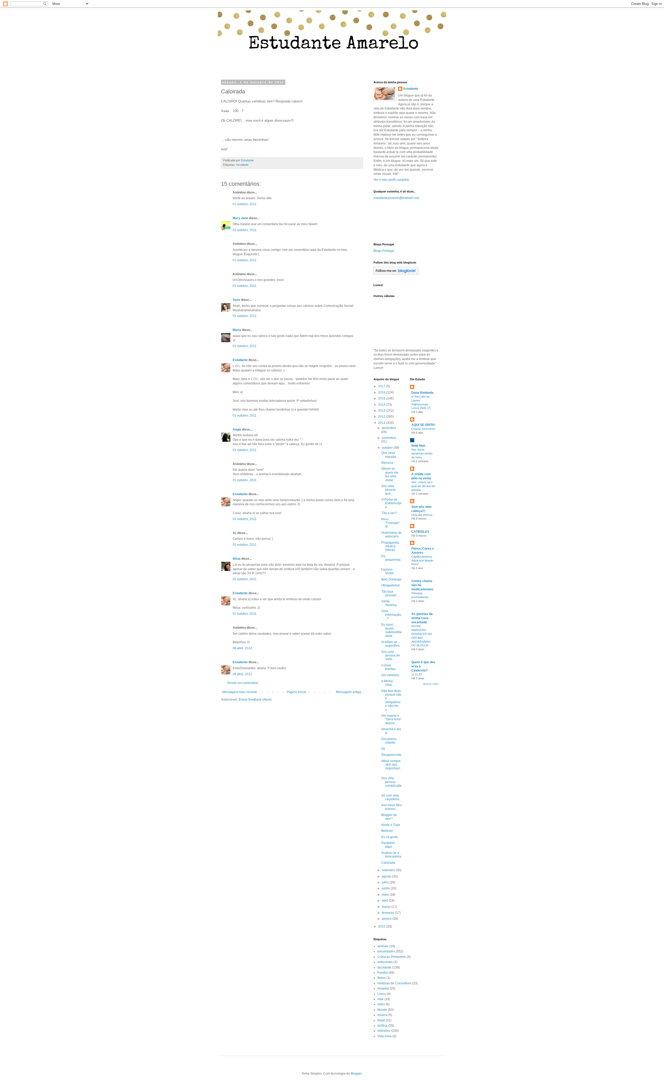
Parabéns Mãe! (388, 844)
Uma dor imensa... (422, 514)
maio (386, 894)
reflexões (383, 1031)
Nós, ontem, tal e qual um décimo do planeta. (423, 486)
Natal (381, 1020)
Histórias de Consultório (394, 983)
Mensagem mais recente (239, 692)
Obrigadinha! (390, 585)
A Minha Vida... (387, 683)
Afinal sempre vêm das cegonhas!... (391, 766)
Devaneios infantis (389, 740)
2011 (382, 423)
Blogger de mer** (389, 816)
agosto (387, 876)
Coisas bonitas (388, 667)
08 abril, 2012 (242, 648)
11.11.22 (416, 674)
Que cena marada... (389, 454)
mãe (380, 999)
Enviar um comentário (242, 683)
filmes (381, 978)
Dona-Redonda (422, 393)
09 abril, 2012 (242, 674)
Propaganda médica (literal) (390, 546)
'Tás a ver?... (390, 513)
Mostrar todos (430, 684)
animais (383, 946)
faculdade (242, 164)
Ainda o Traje (390, 825)
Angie (237, 429)
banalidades (386, 951)
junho (386, 888)
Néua (236, 559)
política (382, 1025)
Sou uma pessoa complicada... (391, 783)
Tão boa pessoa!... (390, 593)
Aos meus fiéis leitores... (391, 807)
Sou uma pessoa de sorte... (390, 655)
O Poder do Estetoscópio (391, 503)
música (382, 1015)
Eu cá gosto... (390, 837)
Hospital (383, 988)
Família (382, 972)
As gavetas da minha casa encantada (422, 618)
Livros (381, 994)
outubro (387, 447)
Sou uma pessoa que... (388, 489)
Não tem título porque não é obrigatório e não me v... (391, 700)
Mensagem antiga (348, 692)
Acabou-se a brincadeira (391, 854)
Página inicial (296, 692)
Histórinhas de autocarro (391, 534)
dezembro (389, 428)
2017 (382, 386)
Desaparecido (391, 755)
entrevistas (385, 962)
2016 (382, 392)
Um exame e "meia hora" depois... (391, 719)
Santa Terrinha (389, 603)
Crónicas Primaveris (391, 957)
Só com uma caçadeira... (391, 797)
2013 (382, 410)
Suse (236, 300)
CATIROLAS (420, 532)
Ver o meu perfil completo (391, 180)
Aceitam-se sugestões (390, 643)
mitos (381, 1004)
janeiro (387, 919)
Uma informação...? (391, 614)
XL (235, 533)
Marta (237, 330)
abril (385, 900)
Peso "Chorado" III (390, 523)
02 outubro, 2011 (245, 579)
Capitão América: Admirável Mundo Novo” (422, 560)
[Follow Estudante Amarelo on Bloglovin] (396, 273)
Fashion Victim (387, 571)
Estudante (240, 360)
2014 (382, 404)
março (386, 907)
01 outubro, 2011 (245, 204)
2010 (382, 926)
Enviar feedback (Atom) (255, 699)
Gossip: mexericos (423, 428)
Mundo (382, 1010)
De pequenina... (391, 559)
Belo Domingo (391, 579)
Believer (387, 831)
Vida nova (384, 1036)
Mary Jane (240, 218)
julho (386, 882)
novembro (389, 438)
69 (383, 749)
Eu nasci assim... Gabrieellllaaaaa (391, 630)
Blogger (356, 1073)
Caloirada (388, 862)
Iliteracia (387, 463)
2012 (382, 416)
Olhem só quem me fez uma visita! (389, 474)
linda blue (418, 445)
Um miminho (390, 675)
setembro (389, 870)
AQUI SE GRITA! (423, 425)
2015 (382, 398)
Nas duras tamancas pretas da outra (422, 453)
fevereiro (388, 913)
